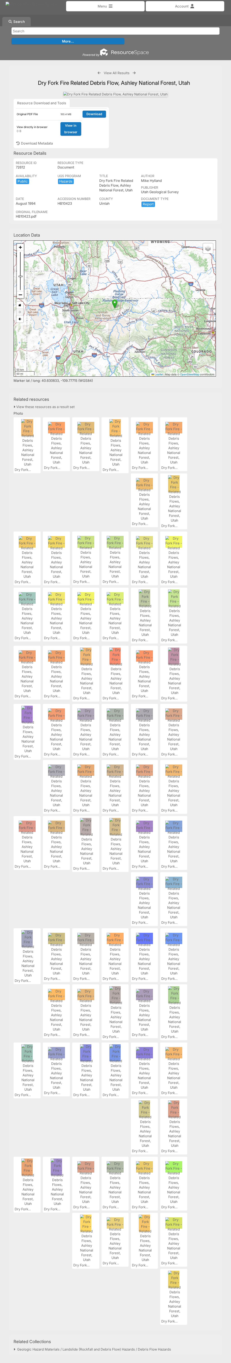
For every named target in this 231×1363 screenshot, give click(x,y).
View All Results (116, 73)
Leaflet (158, 374)
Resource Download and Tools (41, 103)
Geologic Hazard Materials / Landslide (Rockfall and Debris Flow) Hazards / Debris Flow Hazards (93, 1349)
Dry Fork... (23, 470)
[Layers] (208, 248)
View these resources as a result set (45, 407)
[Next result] (134, 73)
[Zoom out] (20, 294)
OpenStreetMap (189, 374)
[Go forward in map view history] (19, 312)
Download (94, 114)
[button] (115, 304)
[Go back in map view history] (19, 319)
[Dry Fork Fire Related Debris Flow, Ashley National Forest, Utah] (115, 94)
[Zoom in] (20, 247)
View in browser (70, 128)
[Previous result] (99, 73)
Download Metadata (36, 143)
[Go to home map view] (19, 305)
